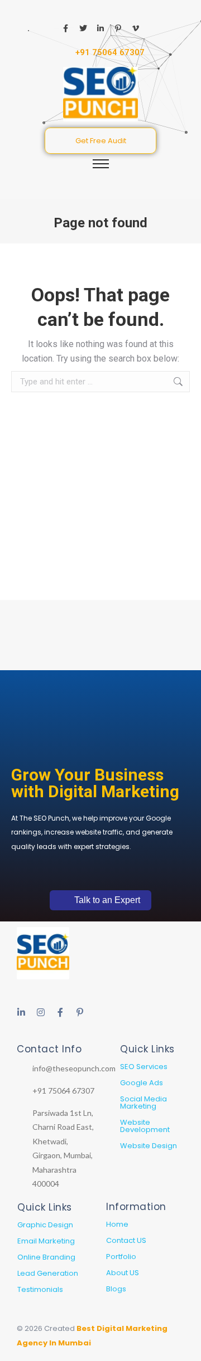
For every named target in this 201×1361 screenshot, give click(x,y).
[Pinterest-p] (79, 1012)
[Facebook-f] (60, 1012)
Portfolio (121, 1256)
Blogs (116, 1289)
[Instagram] (40, 1012)
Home (117, 1224)
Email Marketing (46, 1241)
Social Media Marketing (143, 1102)
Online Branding (46, 1257)
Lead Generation (47, 1273)
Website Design (148, 1145)
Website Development (145, 1126)
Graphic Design (45, 1224)
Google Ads (141, 1082)
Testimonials (40, 1289)
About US (122, 1272)
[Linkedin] (21, 1012)
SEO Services (144, 1066)
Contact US (126, 1240)
